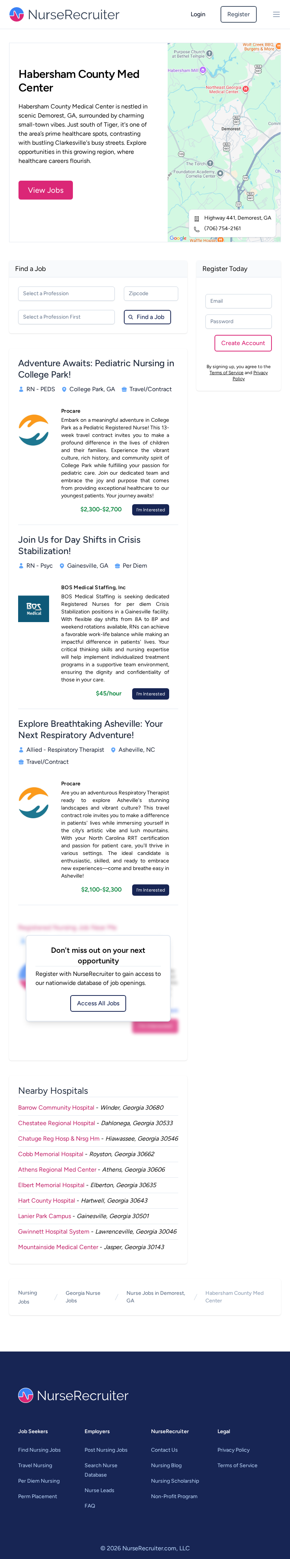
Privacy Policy (234, 1450)
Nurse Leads (99, 1490)
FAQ (90, 1506)
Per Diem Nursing (39, 1481)
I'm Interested (150, 509)
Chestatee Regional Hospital (56, 1123)
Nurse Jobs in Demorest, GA (155, 1297)
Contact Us (164, 1450)
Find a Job (150, 316)
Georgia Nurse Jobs (83, 1297)
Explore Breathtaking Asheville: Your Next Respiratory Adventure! (90, 729)
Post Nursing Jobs (106, 1450)
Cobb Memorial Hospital (50, 1154)
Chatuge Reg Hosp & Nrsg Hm (59, 1138)
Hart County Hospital (46, 1200)
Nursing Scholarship (175, 1481)
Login (198, 14)
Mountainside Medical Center (58, 1247)
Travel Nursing (35, 1465)
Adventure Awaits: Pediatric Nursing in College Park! (96, 369)
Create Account (243, 343)
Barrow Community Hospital (56, 1107)
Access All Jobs (98, 1003)
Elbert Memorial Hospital (51, 1185)
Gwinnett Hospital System (53, 1231)
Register (238, 14)
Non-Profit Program (174, 1496)
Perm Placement (37, 1496)
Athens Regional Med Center (57, 1169)
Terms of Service (227, 372)
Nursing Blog (166, 1465)
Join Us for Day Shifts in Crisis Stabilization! (79, 545)
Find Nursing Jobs (39, 1450)
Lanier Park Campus (44, 1216)
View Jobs (45, 190)
